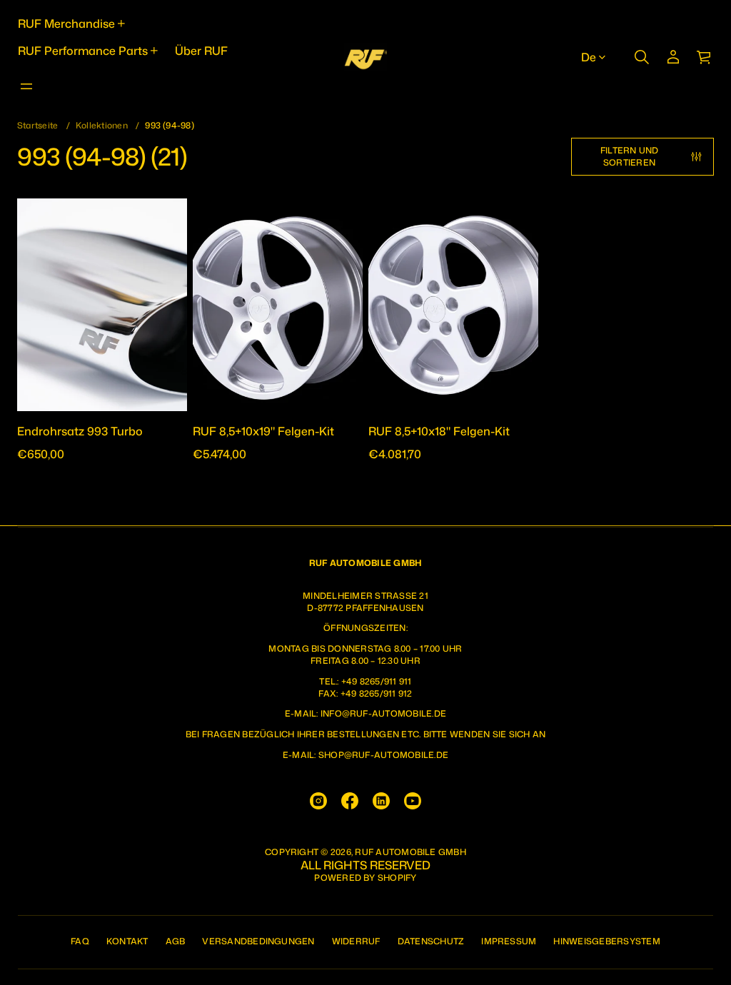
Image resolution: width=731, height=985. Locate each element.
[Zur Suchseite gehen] (641, 57)
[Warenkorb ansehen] (704, 57)
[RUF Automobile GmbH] (365, 57)
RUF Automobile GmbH (410, 852)
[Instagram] (318, 801)
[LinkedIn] (381, 801)
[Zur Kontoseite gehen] (673, 57)
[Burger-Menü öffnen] (26, 86)
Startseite (37, 125)
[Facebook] (350, 801)
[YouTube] (412, 801)
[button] (641, 57)
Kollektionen (102, 125)
